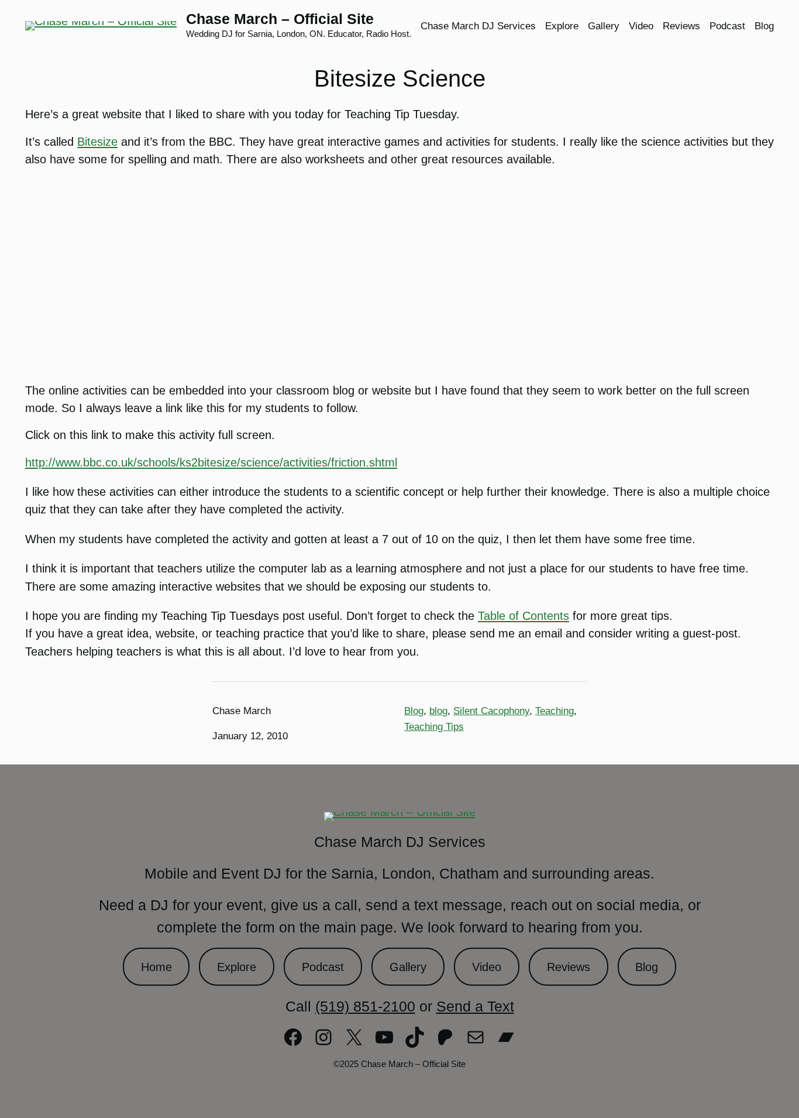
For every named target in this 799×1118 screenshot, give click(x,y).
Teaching (554, 710)
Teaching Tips (434, 726)
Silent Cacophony (491, 710)
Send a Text (475, 1006)
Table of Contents (523, 615)
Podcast (323, 967)
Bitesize (97, 141)
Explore (236, 967)
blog (438, 710)
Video (486, 967)
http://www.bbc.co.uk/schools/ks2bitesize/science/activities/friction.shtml (211, 462)
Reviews (568, 967)
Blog (413, 710)
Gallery (408, 967)
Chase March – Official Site (280, 19)
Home (156, 967)
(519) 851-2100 (365, 1006)
